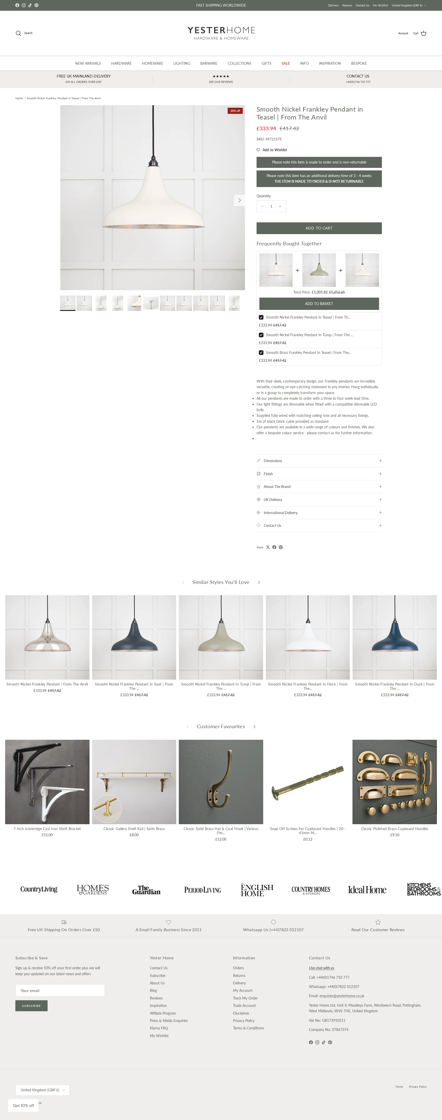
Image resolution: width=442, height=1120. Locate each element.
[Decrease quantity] (261, 206)
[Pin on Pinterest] (281, 547)
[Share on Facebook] (274, 547)
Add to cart (319, 228)
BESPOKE (359, 63)
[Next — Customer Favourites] (254, 726)
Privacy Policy (244, 1020)
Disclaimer (241, 1013)
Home (19, 98)
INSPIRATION (330, 63)
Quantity (264, 196)
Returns (347, 5)
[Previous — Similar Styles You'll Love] (183, 582)
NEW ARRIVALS (88, 63)
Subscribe (31, 1006)
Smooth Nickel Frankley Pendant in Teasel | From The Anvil (64, 98)
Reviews (156, 998)
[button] (272, 150)
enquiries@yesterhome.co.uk (341, 996)
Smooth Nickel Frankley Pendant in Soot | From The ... (134, 686)
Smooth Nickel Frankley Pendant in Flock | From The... (308, 686)
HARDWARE (121, 63)
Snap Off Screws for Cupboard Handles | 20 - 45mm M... (308, 831)
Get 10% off (23, 1105)
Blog (153, 990)
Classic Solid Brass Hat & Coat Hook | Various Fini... (221, 831)
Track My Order (245, 998)
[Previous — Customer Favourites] (187, 726)
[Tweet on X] (268, 547)
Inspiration (158, 1005)
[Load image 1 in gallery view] (152, 197)
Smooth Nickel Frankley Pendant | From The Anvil (47, 684)
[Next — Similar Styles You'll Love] (259, 582)
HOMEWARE (152, 63)
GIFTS (266, 63)
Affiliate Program (163, 1013)
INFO (304, 63)
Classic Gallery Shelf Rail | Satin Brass (134, 829)
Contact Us (362, 5)
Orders (238, 968)
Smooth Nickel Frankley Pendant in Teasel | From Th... (308, 317)
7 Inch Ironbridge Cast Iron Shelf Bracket (47, 829)
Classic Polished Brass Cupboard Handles (394, 829)
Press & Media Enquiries (169, 1020)
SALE (286, 63)
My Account (242, 990)
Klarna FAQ (159, 1028)
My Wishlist (380, 5)
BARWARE (208, 63)
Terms (399, 1086)
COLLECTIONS (239, 63)
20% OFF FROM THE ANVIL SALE (221, 5)
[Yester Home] (221, 33)
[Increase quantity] (281, 206)
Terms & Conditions (248, 1028)
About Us (157, 983)
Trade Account (244, 1005)
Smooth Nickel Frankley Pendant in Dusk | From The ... (394, 686)
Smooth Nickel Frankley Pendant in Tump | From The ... (309, 335)
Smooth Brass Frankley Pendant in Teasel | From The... (308, 352)
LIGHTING (181, 63)
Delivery (333, 5)
